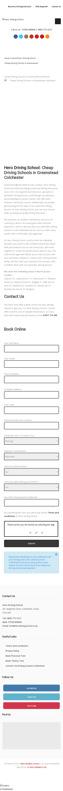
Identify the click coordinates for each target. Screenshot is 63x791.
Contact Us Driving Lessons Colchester (25, 665)
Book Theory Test (15, 660)
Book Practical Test (15, 655)
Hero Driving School (22, 167)
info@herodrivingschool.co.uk (23, 625)
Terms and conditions (17, 645)
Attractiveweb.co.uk (36, 767)
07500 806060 (15, 622)
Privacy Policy (12, 650)
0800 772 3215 (14, 618)
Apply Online (47, 6)
